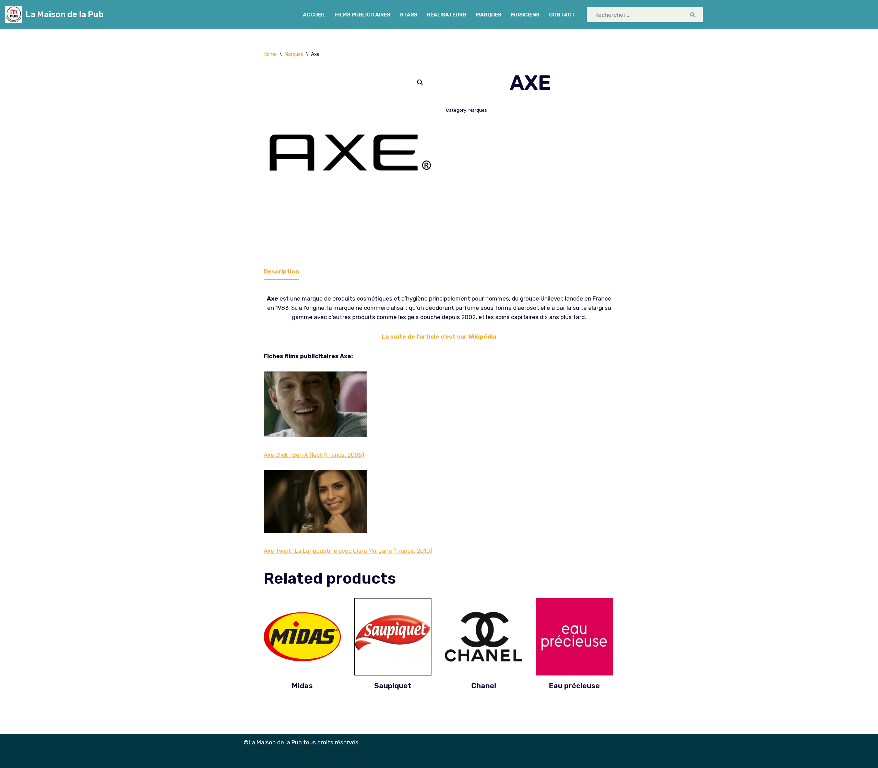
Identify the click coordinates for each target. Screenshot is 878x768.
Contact (562, 15)
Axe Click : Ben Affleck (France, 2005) (314, 454)
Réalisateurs (446, 15)
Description (281, 271)
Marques (488, 15)
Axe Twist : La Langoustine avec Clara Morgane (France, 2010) (348, 550)
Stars (408, 15)
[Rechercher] (693, 14)
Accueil (314, 15)
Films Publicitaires (362, 15)
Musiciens (525, 15)
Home (270, 54)
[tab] (281, 272)
